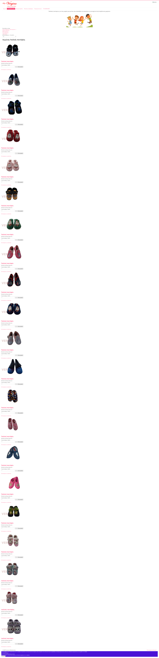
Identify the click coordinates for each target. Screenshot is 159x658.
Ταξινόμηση (4, 33)
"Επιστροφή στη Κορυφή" (152, 650)
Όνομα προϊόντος (5, 30)
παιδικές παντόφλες (7, 609)
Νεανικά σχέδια (19, 8)
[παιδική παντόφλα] (13, 569)
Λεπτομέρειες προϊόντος (6, 69)
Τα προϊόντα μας (11, 8)
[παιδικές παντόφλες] (13, 598)
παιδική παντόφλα (7, 581)
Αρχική (4, 8)
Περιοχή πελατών (38, 8)
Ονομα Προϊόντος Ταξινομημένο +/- (9, 29)
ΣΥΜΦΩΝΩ (3, 656)
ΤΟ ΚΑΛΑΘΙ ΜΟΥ (46, 8)
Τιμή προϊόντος (5, 32)
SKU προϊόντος (5, 31)
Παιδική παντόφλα (7, 61)
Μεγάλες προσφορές (28, 8)
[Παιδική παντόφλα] (13, 50)
